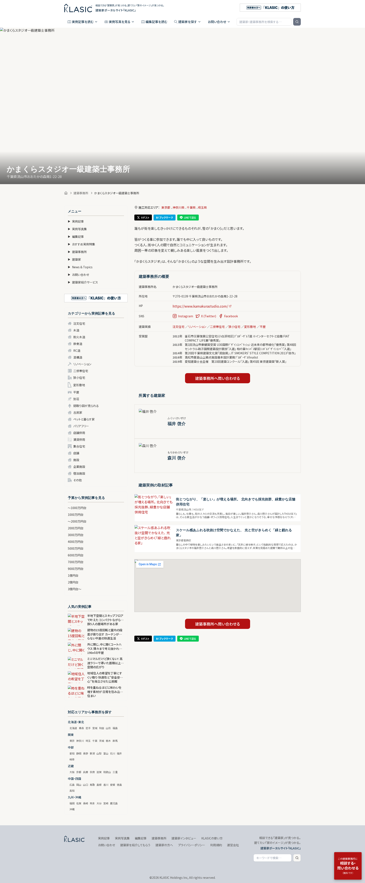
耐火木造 (79, 337)
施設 (76, 460)
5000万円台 (75, 548)
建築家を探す (187, 21)
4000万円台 (75, 541)
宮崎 (105, 803)
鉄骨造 (77, 344)
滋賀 (99, 772)
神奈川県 (178, 207)
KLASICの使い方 (212, 838)
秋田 (101, 728)
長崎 (85, 803)
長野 (85, 753)
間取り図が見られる (86, 406)
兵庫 (85, 772)
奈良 (92, 772)
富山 (105, 753)
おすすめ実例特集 (81, 244)
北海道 (73, 728)
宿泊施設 (79, 473)
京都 (78, 772)
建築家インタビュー (184, 838)
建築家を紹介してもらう (135, 845)
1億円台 (73, 575)
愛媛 (112, 784)
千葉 (94, 740)
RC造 (76, 350)
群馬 (115, 740)
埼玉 (88, 740)
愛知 (72, 753)
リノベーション (82, 364)
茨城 (101, 740)
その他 (77, 480)
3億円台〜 (74, 589)
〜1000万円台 (77, 508)
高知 (72, 790)
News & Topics (80, 267)
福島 (115, 728)
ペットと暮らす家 (84, 419)
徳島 (119, 784)
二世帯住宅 (80, 371)
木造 (76, 330)
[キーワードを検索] (297, 22)
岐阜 (72, 759)
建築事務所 (81, 193)
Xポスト (145, 217)
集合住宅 (79, 446)
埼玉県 (202, 207)
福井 (119, 753)
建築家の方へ (164, 845)
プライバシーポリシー (191, 845)
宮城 (94, 728)
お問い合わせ (217, 21)
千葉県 (191, 207)
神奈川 (80, 740)
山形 (108, 728)
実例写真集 (77, 229)
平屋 (76, 392)
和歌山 (107, 772)
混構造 (77, 357)
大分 (99, 803)
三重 (115, 772)
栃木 (108, 740)
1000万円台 (75, 514)
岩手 (88, 728)
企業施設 (79, 466)
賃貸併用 (79, 439)
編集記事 (76, 236)
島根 (99, 784)
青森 (81, 728)
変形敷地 (79, 385)
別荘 (76, 399)
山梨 (99, 753)
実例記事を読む (83, 21)
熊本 (92, 803)
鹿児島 (114, 803)
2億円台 (73, 582)
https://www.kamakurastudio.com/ (200, 306)
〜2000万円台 (77, 521)
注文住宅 (79, 323)
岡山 (78, 784)
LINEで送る (190, 217)
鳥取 (92, 784)
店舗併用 (79, 433)
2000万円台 (75, 528)
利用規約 (216, 845)
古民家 (77, 412)
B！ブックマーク (164, 217)
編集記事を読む (156, 21)
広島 (72, 784)
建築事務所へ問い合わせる (217, 378)
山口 (85, 784)
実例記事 (76, 221)
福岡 (72, 803)
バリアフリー (81, 426)
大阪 (72, 772)
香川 (105, 784)
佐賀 (78, 803)
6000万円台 (75, 555)
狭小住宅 (79, 377)
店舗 (76, 453)
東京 (72, 740)
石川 (112, 753)
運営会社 (233, 845)
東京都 (165, 207)
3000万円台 (75, 535)
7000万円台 (75, 562)
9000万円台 (75, 569)
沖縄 (72, 809)
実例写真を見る (119, 21)
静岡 (78, 753)
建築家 (74, 259)
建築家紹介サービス (83, 282)
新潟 (92, 753)
